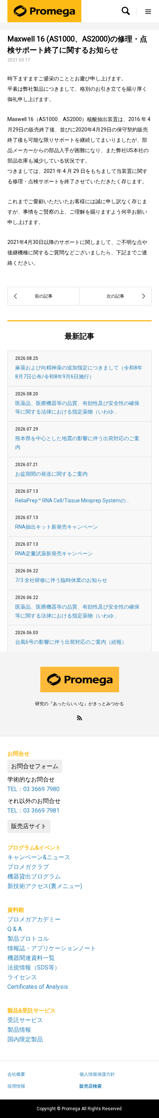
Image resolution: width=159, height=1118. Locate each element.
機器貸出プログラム (34, 876)
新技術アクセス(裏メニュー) (44, 886)
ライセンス (22, 977)
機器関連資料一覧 (31, 957)
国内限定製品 (25, 1039)
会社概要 (16, 1074)
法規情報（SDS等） (33, 967)
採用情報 (16, 1086)
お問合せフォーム (34, 766)
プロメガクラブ (28, 866)
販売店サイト (29, 826)
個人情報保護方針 (97, 1074)
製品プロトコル (28, 938)
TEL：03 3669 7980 (33, 789)
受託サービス (25, 1020)
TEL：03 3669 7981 (33, 810)
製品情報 (19, 1029)
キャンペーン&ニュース (38, 857)
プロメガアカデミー (34, 919)
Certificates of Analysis (37, 986)
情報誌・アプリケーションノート (51, 948)
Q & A (14, 929)
